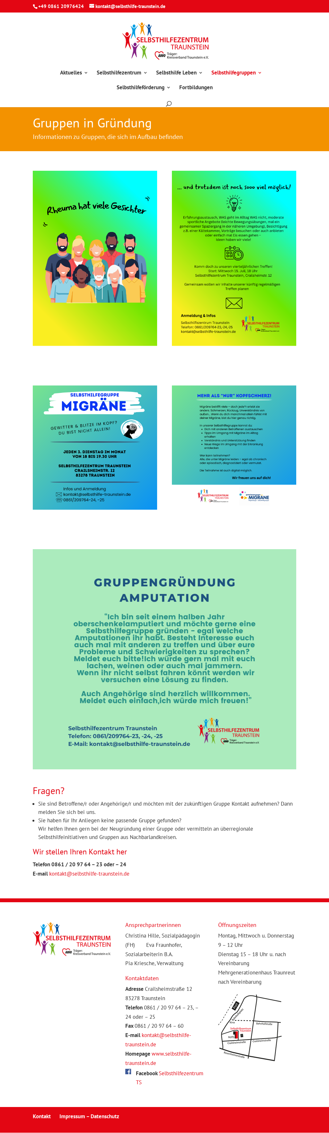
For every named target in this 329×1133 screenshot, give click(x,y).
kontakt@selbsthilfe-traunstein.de (89, 873)
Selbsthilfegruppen (233, 73)
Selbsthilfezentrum (119, 73)
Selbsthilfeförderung (140, 88)
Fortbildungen (196, 88)
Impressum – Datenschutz (89, 1116)
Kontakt (42, 1116)
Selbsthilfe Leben (176, 73)
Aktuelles (71, 73)
